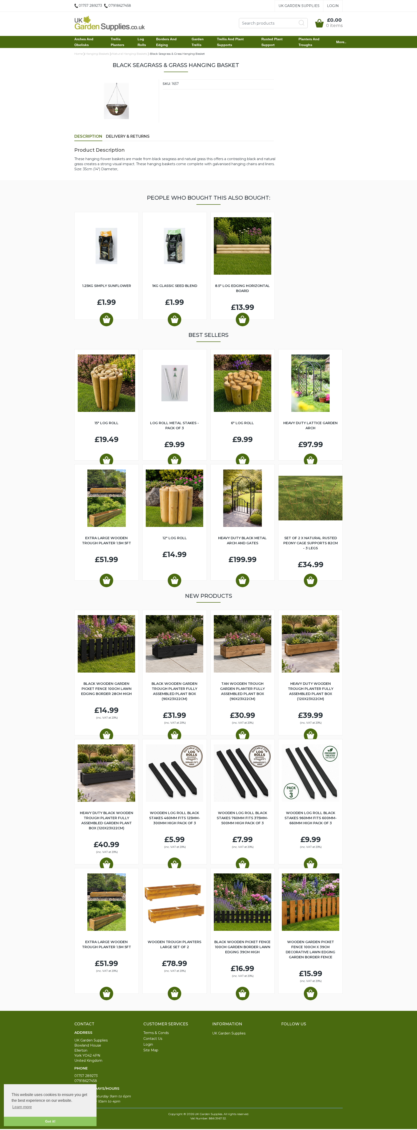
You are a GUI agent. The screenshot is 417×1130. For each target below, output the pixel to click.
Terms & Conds (156, 1033)
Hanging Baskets (97, 53)
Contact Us (152, 1038)
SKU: (167, 84)
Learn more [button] (22, 1107)
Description (88, 136)
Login (333, 6)
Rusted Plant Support (272, 42)
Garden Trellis (198, 42)
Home (78, 53)
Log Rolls (142, 42)
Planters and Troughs (309, 42)
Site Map (150, 1050)
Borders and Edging (166, 42)
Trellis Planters (117, 42)
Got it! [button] (50, 1121)
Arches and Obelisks (83, 42)
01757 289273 (86, 1076)
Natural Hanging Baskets (129, 53)
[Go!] (302, 22)
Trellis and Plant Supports (230, 42)
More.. (341, 42)
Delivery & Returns (128, 136)
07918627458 (85, 1081)
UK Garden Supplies (299, 6)
